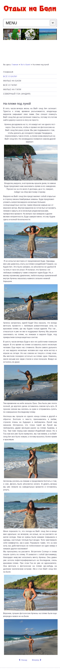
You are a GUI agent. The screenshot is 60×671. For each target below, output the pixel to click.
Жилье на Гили (12, 89)
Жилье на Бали (12, 81)
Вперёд (35, 660)
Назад (24, 660)
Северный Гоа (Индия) (17, 94)
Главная (15, 65)
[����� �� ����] (30, 7)
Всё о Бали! (25, 65)
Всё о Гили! (10, 85)
